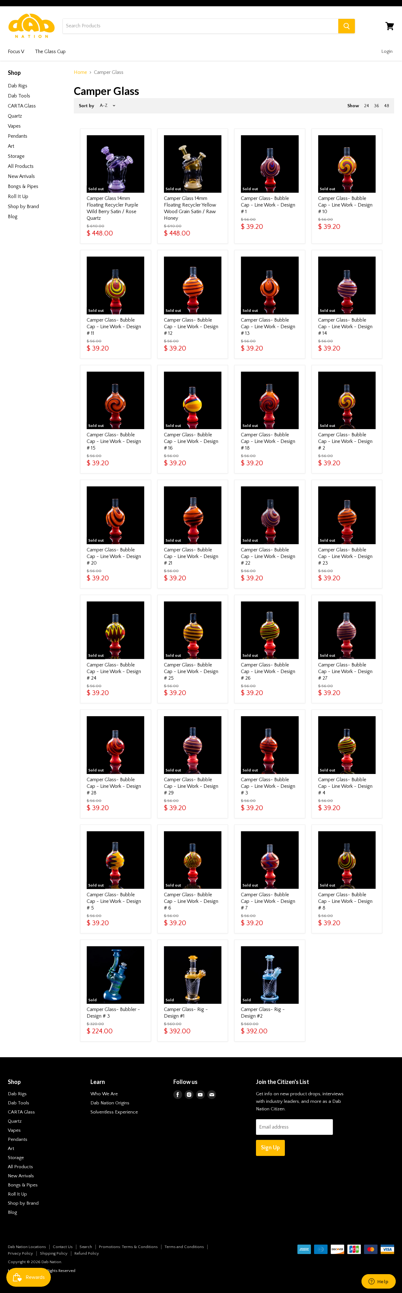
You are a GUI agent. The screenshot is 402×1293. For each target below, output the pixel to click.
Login (387, 51)
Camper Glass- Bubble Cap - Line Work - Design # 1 (268, 205)
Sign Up (270, 1148)
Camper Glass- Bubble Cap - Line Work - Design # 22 (268, 556)
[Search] (346, 26)
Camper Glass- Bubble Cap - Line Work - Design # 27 (345, 671)
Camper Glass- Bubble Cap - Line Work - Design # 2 (345, 441)
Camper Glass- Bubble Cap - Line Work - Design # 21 (191, 556)
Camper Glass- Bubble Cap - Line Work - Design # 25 (191, 671)
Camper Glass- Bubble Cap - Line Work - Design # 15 (114, 441)
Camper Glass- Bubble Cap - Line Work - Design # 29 (191, 786)
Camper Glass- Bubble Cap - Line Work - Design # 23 (345, 556)
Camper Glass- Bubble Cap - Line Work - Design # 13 (268, 326)
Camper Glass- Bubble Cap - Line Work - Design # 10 (345, 205)
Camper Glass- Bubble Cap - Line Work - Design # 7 (268, 901)
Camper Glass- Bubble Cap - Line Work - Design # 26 (268, 671)
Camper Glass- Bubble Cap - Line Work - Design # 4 (345, 786)
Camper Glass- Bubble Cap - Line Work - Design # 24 (114, 671)
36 (376, 105)
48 (386, 105)
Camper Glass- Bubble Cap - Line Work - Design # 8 (345, 901)
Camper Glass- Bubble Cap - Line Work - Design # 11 (114, 326)
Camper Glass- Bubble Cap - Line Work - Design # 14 (345, 326)
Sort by (86, 105)
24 (366, 105)
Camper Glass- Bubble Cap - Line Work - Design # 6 (191, 901)
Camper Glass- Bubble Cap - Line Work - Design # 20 (114, 556)
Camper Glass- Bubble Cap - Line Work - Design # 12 (191, 326)
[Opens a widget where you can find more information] (378, 1282)
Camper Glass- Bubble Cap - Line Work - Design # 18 (268, 441)
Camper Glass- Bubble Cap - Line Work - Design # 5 (114, 901)
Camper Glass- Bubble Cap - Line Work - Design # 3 (268, 786)
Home (80, 72)
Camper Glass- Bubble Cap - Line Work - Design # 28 (114, 786)
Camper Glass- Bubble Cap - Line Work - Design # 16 (191, 441)
